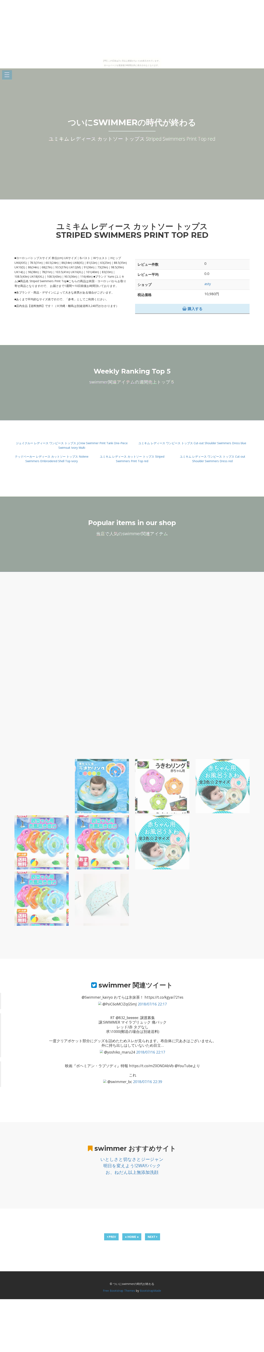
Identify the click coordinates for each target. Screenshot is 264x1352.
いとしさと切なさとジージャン (132, 1159)
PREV (112, 1237)
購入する (195, 308)
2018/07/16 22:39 (147, 1081)
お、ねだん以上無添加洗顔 (132, 1172)
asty (207, 283)
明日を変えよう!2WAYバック (132, 1165)
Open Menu (7, 75)
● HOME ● (132, 1237)
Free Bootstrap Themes (119, 1291)
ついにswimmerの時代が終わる (132, 122)
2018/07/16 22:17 (152, 1004)
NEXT (152, 1237)
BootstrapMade (150, 1291)
